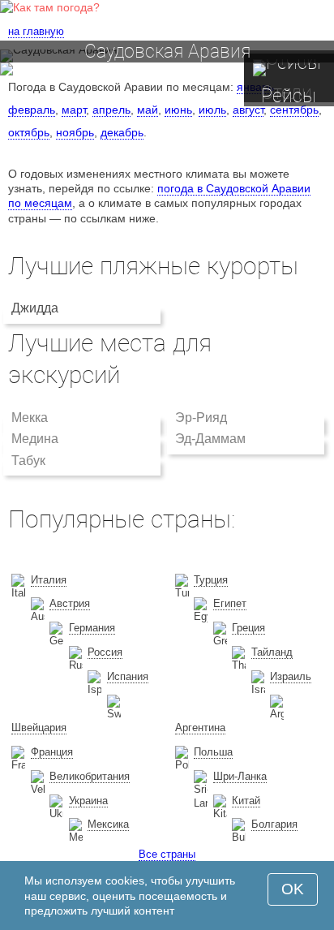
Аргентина (200, 727)
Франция (52, 752)
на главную (36, 31)
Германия (92, 628)
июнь (178, 109)
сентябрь (294, 109)
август (248, 109)
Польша (213, 752)
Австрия (69, 603)
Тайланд (272, 652)
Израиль (290, 676)
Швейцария (38, 727)
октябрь (28, 132)
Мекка (29, 417)
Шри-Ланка (240, 776)
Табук (28, 460)
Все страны (167, 854)
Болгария (274, 824)
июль (212, 109)
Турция (211, 580)
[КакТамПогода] (50, 7)
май (147, 109)
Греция (248, 628)
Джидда (34, 308)
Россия (105, 652)
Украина (88, 800)
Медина (34, 439)
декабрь (122, 132)
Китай (246, 800)
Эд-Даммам (210, 439)
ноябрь (75, 132)
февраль (31, 109)
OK (292, 889)
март (74, 109)
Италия (48, 580)
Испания (127, 676)
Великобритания (89, 776)
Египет (229, 603)
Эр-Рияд (201, 417)
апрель (111, 109)
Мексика (108, 824)
